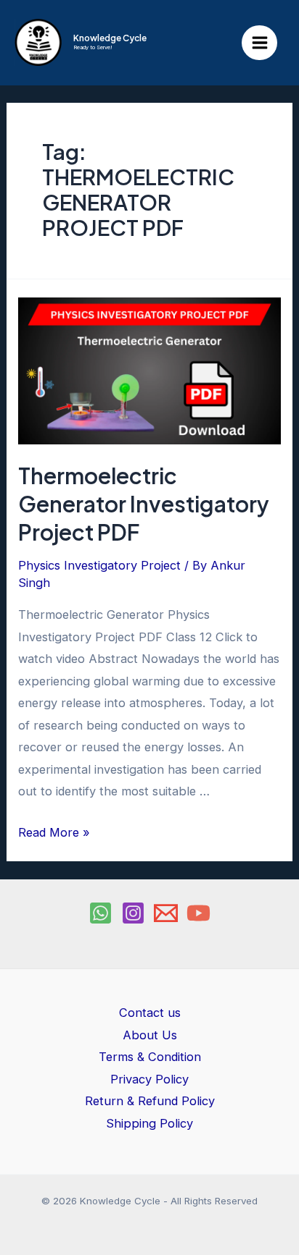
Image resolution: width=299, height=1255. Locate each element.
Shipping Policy (149, 1123)
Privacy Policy (149, 1079)
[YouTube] (198, 913)
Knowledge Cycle (110, 38)
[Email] (166, 913)
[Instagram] (133, 913)
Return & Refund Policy (150, 1101)
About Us (150, 1035)
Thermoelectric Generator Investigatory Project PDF (143, 504)
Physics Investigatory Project (99, 565)
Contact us (150, 1012)
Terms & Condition (150, 1056)
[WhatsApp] (100, 913)
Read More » (54, 832)
